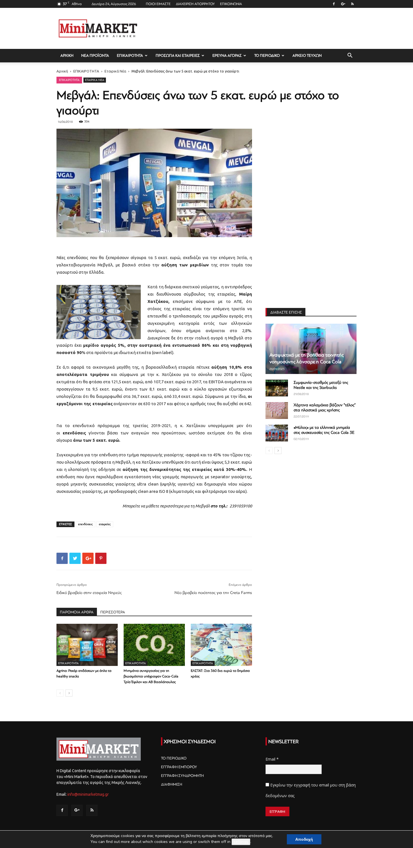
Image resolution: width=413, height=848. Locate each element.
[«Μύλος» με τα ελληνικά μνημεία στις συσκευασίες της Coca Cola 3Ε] (277, 433)
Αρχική (62, 71)
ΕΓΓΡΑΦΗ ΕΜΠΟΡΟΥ (179, 767)
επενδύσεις (85, 524)
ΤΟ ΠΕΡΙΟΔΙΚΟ (267, 55)
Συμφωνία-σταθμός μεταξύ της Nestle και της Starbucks (321, 385)
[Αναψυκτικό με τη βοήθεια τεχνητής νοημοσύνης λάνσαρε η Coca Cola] (311, 349)
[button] (350, 56)
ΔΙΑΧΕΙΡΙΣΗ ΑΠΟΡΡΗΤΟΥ (195, 4)
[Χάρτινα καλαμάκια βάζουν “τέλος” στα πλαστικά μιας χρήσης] (277, 410)
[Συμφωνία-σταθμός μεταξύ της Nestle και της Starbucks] (277, 388)
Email (272, 759)
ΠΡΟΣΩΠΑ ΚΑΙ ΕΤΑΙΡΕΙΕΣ (178, 55)
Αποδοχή (304, 839)
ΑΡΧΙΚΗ (66, 55)
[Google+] (343, 4)
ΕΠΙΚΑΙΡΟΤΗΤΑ (130, 55)
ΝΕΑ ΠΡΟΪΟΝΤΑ (95, 55)
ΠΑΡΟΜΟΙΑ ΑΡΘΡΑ (77, 612)
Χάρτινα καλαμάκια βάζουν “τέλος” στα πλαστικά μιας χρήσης (325, 407)
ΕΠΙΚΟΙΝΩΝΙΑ (231, 4)
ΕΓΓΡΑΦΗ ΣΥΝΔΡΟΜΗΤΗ (182, 776)
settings (241, 841)
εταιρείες (105, 524)
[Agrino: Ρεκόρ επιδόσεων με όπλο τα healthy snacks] (87, 645)
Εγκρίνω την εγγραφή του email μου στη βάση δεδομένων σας (311, 790)
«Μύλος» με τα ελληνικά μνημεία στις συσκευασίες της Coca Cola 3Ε (324, 430)
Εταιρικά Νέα (115, 71)
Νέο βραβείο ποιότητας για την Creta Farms (213, 592)
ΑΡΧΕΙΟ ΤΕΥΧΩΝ (307, 55)
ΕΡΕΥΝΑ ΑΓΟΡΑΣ (227, 55)
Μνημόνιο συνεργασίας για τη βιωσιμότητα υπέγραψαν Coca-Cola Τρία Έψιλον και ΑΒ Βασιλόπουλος (151, 676)
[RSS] (352, 4)
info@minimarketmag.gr (88, 794)
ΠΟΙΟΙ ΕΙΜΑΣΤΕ (158, 4)
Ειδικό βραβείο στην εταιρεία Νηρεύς (89, 592)
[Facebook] (334, 4)
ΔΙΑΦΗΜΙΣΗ (171, 784)
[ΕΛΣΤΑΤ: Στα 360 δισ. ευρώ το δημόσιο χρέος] (221, 645)
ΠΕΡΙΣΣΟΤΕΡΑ (112, 612)
